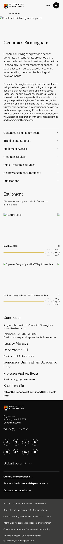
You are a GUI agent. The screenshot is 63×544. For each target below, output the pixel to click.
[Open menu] (56, 5)
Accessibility (40, 503)
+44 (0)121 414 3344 (17, 429)
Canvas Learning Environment (17, 516)
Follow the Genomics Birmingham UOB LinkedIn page (30, 393)
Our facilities (14, 13)
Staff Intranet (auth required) (17, 510)
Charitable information (14, 529)
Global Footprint (15, 463)
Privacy (7, 503)
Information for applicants (16, 522)
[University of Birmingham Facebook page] (35, 442)
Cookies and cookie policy (38, 529)
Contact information (31, 535)
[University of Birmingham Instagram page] (7, 442)
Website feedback (12, 535)
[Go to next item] (56, 252)
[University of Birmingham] (14, 5)
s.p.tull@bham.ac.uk (22, 356)
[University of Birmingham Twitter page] (25, 442)
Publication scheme (42, 516)
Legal (14, 503)
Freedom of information (40, 522)
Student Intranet (40, 510)
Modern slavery (25, 503)
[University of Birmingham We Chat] (25, 452)
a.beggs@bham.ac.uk (23, 379)
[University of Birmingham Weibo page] (16, 452)
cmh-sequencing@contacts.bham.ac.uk (33, 337)
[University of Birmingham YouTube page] (35, 452)
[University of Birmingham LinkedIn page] (16, 442)
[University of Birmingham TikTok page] (7, 452)
